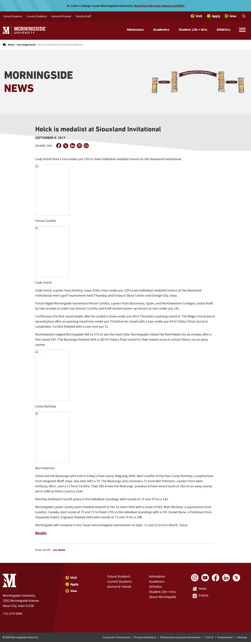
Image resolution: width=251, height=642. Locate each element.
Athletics (223, 29)
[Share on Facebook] (58, 145)
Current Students (119, 581)
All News (59, 550)
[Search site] (242, 30)
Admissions (135, 29)
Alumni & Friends (119, 586)
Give (73, 591)
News (202, 588)
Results (41, 533)
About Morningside (162, 597)
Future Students (118, 576)
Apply (74, 584)
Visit (73, 577)
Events (203, 595)
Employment (225, 637)
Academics (161, 29)
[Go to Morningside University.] (4, 44)
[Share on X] (65, 145)
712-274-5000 (12, 613)
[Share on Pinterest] (79, 145)
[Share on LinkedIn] (72, 145)
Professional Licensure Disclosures (180, 637)
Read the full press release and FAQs (159, 6)
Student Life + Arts (193, 29)
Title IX (209, 637)
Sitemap (242, 637)
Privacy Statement (145, 637)
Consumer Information (116, 637)
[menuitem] (12, 16)
